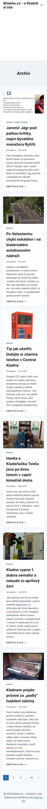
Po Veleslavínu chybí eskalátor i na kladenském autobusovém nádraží (23, 245)
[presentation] (23, 104)
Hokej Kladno (21, 122)
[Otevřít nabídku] (41, 5)
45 (31, 777)
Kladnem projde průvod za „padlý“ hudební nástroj (22, 695)
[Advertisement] (23, 35)
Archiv (9, 122)
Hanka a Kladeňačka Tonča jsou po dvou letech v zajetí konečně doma (22, 469)
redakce (12, 150)
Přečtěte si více (16, 186)
